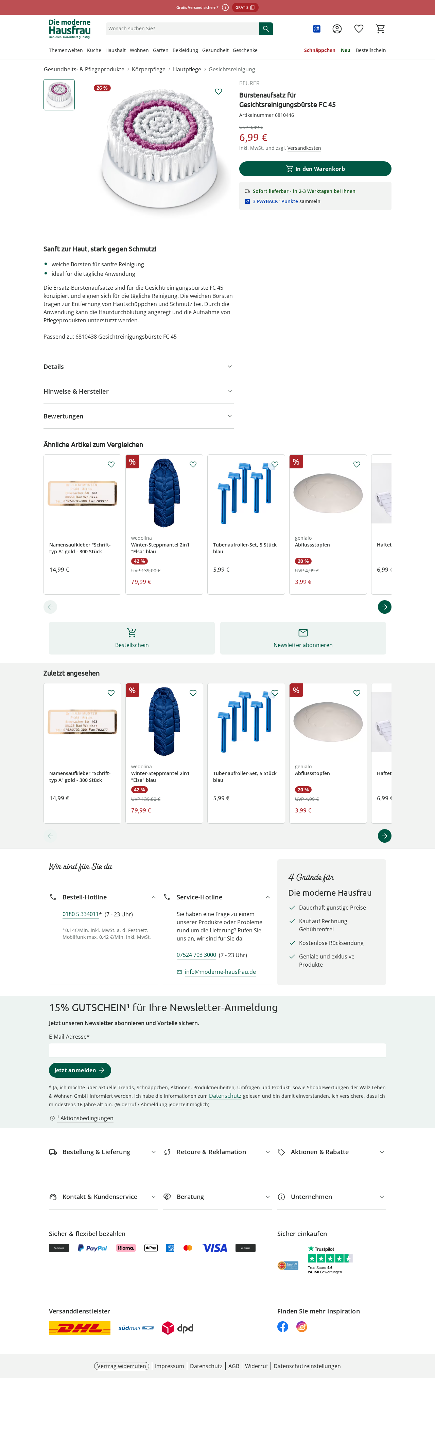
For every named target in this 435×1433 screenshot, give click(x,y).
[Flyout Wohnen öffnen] (151, 51)
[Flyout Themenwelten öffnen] (85, 51)
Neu (345, 50)
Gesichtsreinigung (232, 69)
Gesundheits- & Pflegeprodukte (84, 69)
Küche (94, 50)
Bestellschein (371, 50)
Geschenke (245, 50)
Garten (161, 50)
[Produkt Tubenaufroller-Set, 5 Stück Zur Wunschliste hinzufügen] (275, 465)
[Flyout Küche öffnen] (103, 51)
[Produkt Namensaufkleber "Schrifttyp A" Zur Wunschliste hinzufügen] (111, 465)
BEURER (249, 83)
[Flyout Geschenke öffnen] (260, 51)
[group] (159, 150)
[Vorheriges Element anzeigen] (50, 607)
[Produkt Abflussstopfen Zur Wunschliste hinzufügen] (357, 465)
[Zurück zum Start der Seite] (427, 1384)
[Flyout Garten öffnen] (171, 51)
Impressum (169, 1366)
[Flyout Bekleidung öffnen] (200, 51)
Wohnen (139, 50)
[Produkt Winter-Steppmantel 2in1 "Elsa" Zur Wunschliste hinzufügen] (193, 465)
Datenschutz (225, 1095)
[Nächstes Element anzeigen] (385, 607)
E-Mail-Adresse (68, 1036)
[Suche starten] (266, 28)
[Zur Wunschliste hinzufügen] (218, 92)
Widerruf (256, 1366)
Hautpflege (187, 69)
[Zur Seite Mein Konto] (337, 28)
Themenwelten (66, 50)
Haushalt (115, 50)
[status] (181, 28)
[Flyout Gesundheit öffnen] (231, 51)
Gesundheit (215, 50)
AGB (233, 1366)
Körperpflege (149, 69)
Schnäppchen (319, 50)
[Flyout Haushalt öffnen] (128, 51)
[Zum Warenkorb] (380, 28)
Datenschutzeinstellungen (307, 1366)
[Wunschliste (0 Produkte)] (358, 28)
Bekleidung (185, 50)
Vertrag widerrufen (121, 1366)
